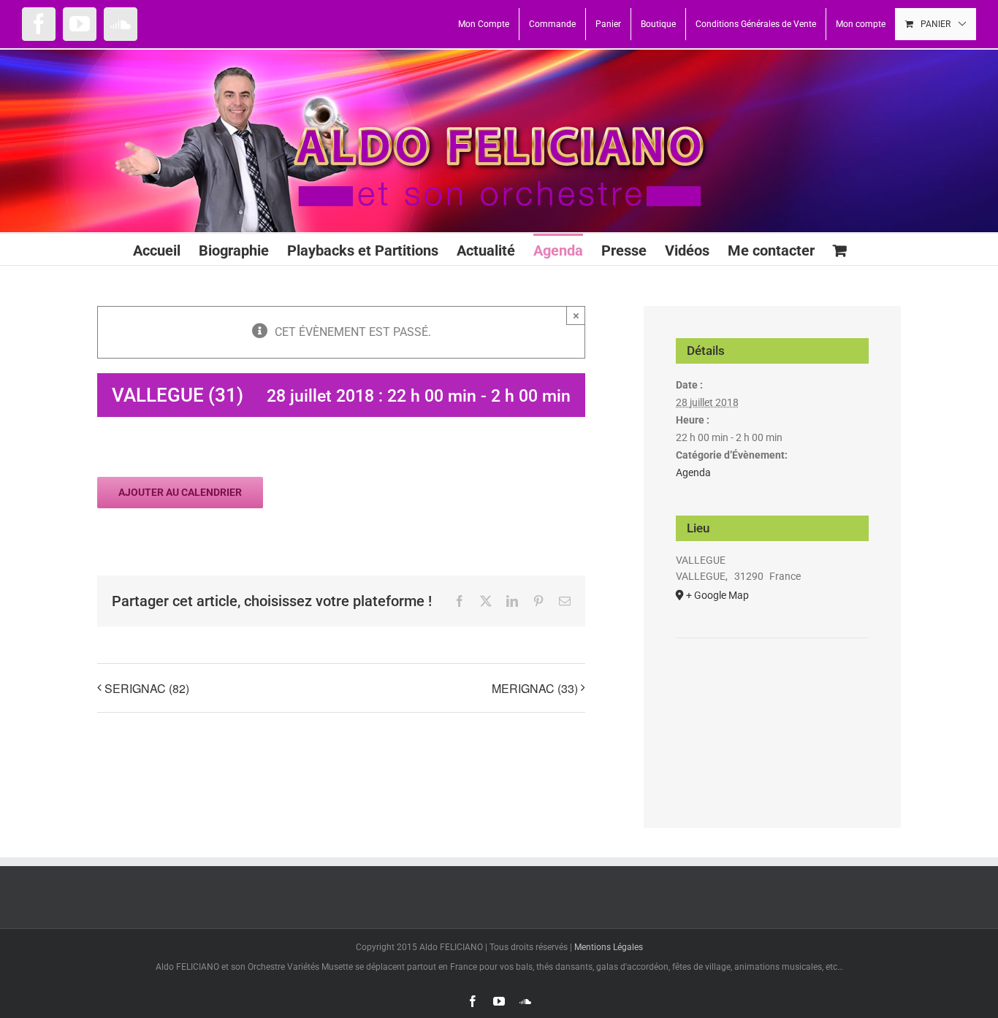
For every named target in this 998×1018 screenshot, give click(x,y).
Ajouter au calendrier (180, 492)
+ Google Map (717, 595)
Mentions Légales (608, 947)
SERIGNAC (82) (146, 688)
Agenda (693, 472)
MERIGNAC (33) (535, 688)
